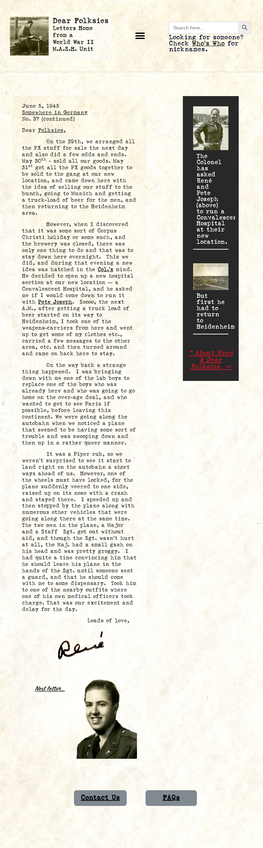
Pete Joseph (55, 302)
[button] (140, 36)
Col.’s (105, 270)
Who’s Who (208, 43)
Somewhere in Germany (55, 113)
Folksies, (52, 130)
